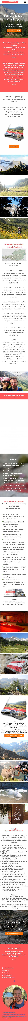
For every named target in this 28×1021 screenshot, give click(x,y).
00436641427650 (8, 975)
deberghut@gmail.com (9, 977)
